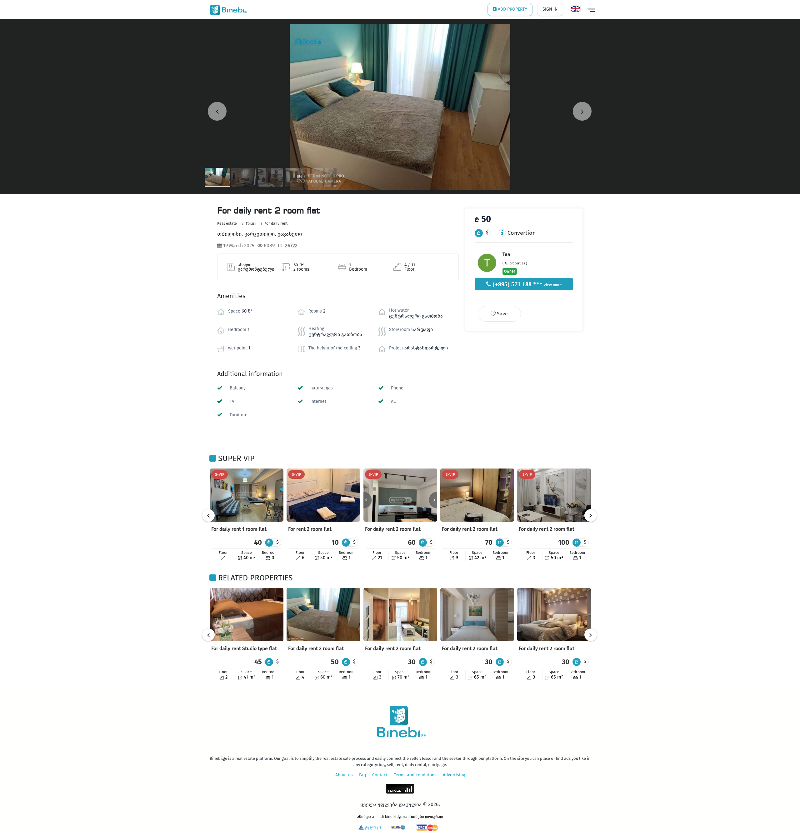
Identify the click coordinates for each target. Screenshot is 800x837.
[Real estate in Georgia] (227, 9)
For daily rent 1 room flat (239, 529)
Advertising (454, 775)
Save (502, 314)
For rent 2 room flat (310, 529)
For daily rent (276, 223)
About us (344, 775)
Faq (362, 775)
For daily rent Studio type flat (244, 648)
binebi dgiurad (397, 817)
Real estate (227, 223)
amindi (378, 817)
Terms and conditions (415, 775)
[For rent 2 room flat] (323, 495)
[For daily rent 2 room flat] (400, 495)
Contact (380, 775)
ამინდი (364, 817)
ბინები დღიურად (427, 817)
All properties (515, 263)
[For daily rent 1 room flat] (246, 495)
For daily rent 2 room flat (393, 529)
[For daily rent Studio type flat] (246, 614)
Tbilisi (251, 223)
